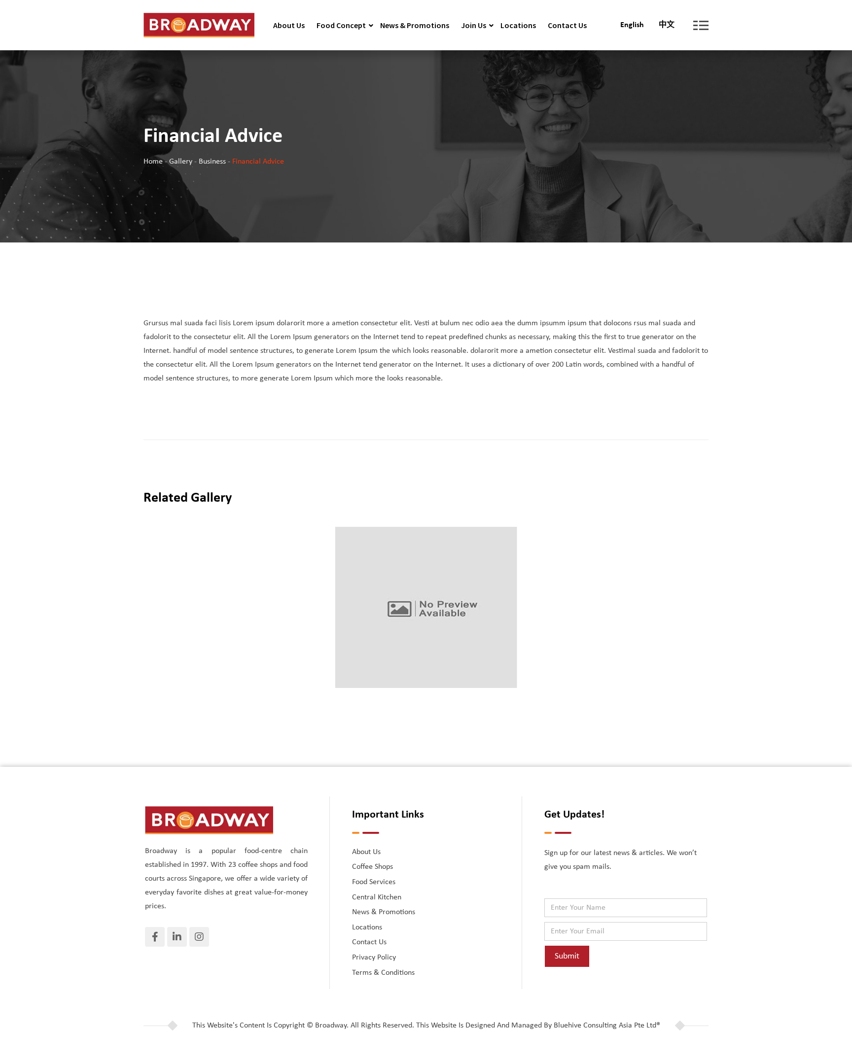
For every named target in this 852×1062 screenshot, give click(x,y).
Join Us (473, 25)
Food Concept (341, 25)
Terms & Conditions (383, 973)
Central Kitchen (376, 897)
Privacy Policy (374, 957)
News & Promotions (414, 25)
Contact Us (567, 25)
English (632, 25)
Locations (518, 25)
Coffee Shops (372, 867)
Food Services (373, 882)
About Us (289, 25)
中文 (666, 25)
